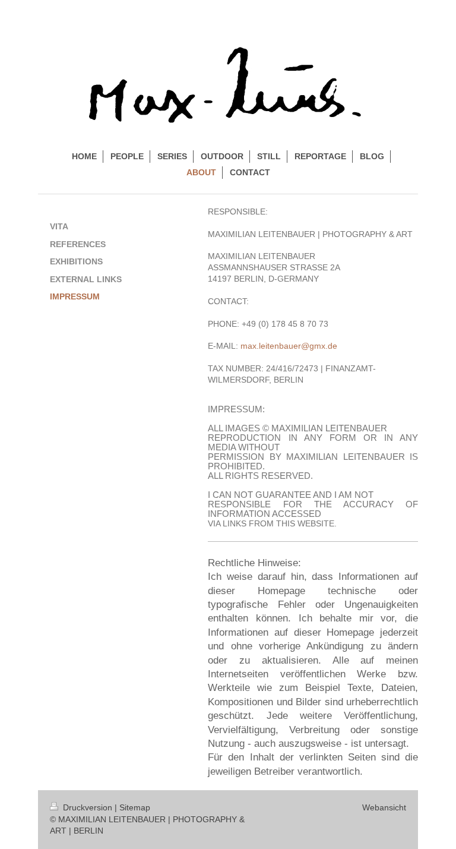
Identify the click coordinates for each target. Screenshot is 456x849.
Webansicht (384, 807)
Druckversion (88, 807)
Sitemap (134, 807)
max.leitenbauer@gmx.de (288, 346)
